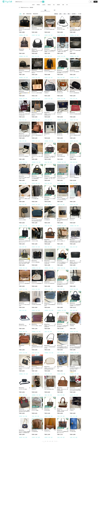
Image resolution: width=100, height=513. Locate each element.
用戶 (55, 10)
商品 (45, 10)
